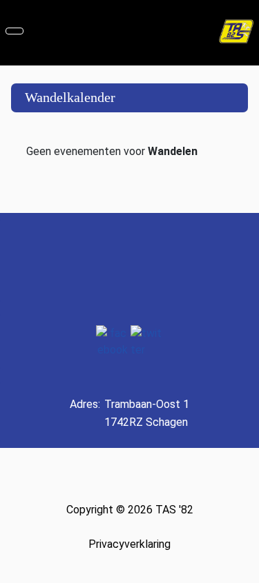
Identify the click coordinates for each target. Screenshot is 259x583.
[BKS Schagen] (74, 260)
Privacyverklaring (129, 544)
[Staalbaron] (165, 260)
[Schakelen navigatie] (14, 31)
